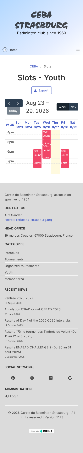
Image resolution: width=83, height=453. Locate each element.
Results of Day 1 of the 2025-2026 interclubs (38, 320)
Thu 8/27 (55, 125)
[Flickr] (51, 378)
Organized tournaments (22, 266)
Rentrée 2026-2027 (19, 298)
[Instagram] (32, 378)
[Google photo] (70, 378)
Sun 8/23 (19, 125)
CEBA (34, 66)
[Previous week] (9, 103)
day (73, 107)
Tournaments (14, 259)
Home (12, 50)
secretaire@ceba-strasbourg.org (28, 220)
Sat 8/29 (73, 125)
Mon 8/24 (28, 125)
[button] (78, 50)
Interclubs (12, 253)
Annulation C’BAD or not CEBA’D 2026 (33, 309)
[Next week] (18, 103)
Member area (14, 279)
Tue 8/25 (37, 125)
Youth (9, 272)
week (63, 107)
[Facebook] (13, 378)
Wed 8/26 (46, 125)
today (13, 111)
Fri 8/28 (64, 125)
